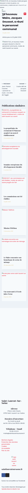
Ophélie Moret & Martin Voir (11, 489)
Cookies (4, 446)
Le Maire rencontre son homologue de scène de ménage (13, 259)
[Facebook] (25, 14)
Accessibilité (6, 448)
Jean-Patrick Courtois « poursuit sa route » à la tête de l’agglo (7, 89)
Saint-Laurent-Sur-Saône (12, 401)
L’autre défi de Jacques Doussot (21, 87)
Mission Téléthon (10, 228)
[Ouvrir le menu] (14, 14)
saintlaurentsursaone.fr (12, 469)
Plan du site (5, 451)
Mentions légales (7, 440)
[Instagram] (7, 475)
